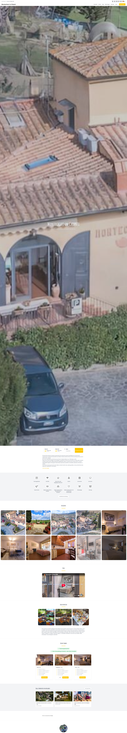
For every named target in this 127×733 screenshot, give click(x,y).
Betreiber (112, 4)
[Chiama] (113, 1)
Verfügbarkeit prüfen (79, 450)
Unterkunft (95, 4)
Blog (103, 4)
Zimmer (99, 4)
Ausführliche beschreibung (63, 496)
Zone (116, 4)
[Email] (117, 1)
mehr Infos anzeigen (45, 468)
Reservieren (122, 4)
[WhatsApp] (115, 1)
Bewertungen (107, 4)
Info (60, 677)
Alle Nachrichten (87, 688)
